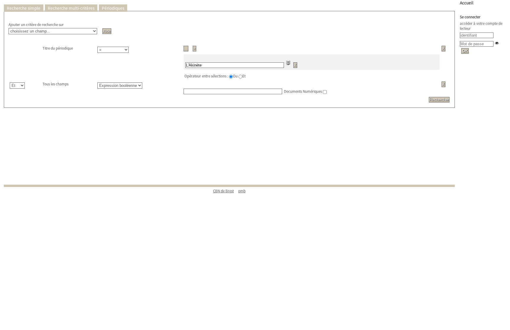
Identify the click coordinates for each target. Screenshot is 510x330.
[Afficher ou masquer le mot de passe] (497, 43)
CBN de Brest (223, 191)
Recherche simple (23, 8)
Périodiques (113, 8)
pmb (242, 191)
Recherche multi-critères (71, 8)
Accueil (466, 3)
